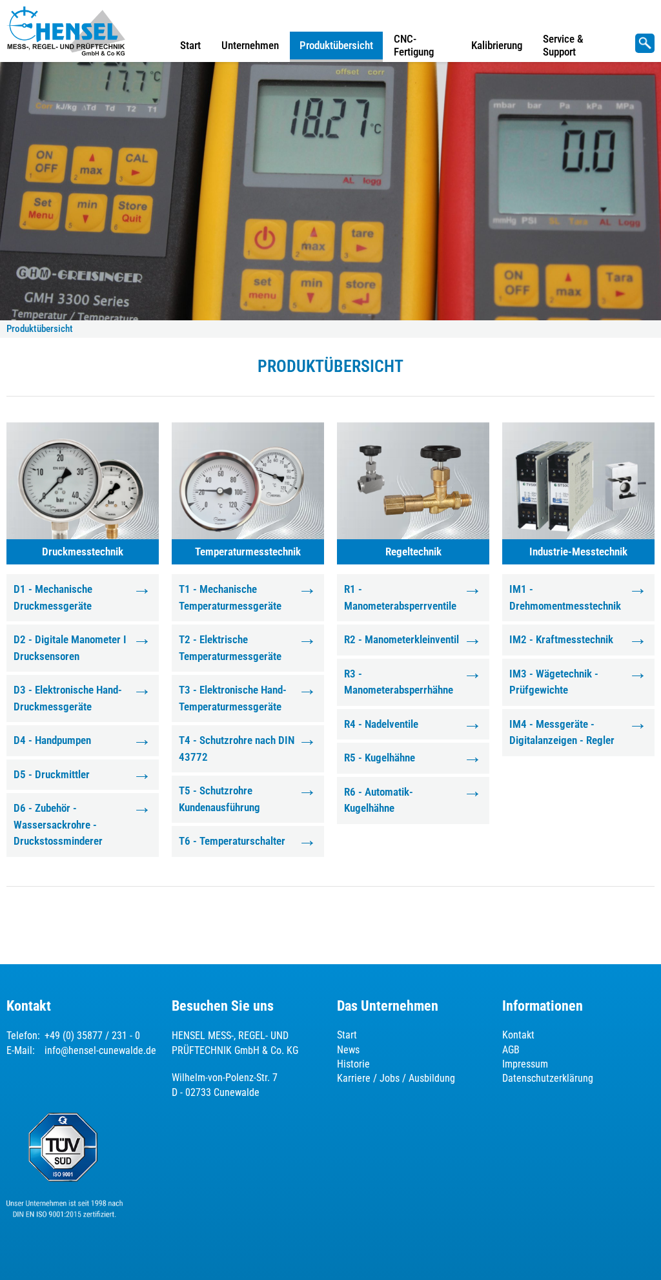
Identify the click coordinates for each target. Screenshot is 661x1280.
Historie (353, 1064)
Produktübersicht (336, 45)
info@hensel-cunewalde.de (100, 1050)
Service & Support (563, 45)
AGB (511, 1050)
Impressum (525, 1064)
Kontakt (518, 1035)
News (348, 1050)
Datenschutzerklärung (547, 1078)
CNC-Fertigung (414, 45)
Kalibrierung (496, 45)
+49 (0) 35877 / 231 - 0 (92, 1035)
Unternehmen (250, 45)
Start (190, 45)
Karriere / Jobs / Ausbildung (396, 1078)
